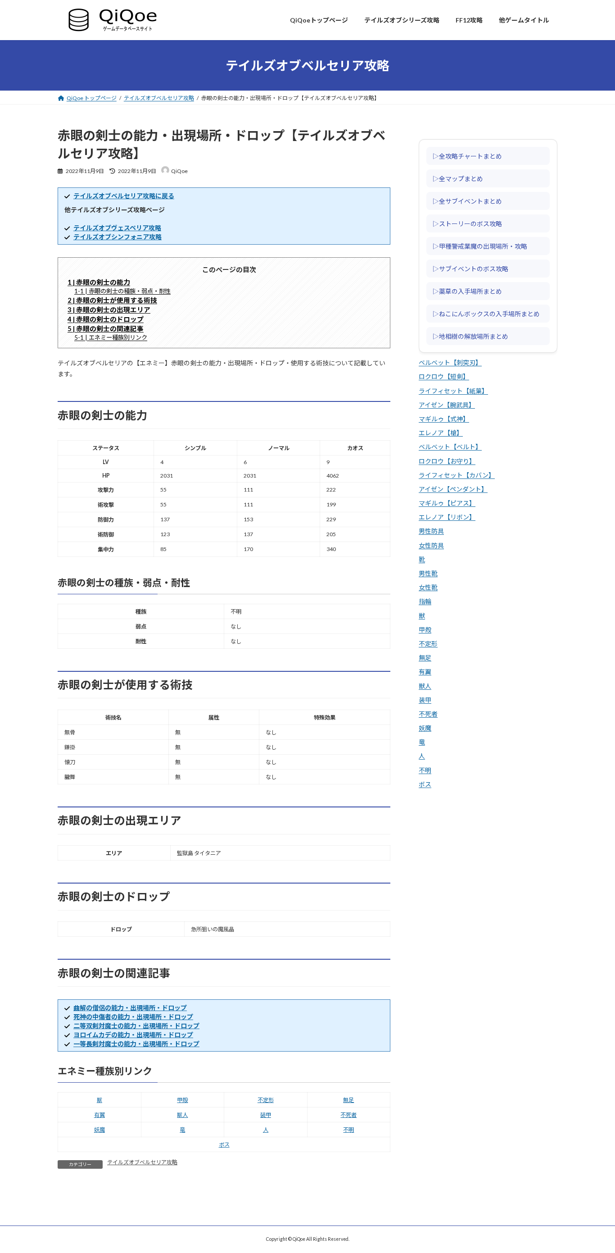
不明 (348, 1129)
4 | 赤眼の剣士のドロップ (106, 319)
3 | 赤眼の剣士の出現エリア (109, 309)
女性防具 (431, 545)
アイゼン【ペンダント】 (453, 489)
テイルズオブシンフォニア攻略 (117, 237)
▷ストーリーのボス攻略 (467, 223)
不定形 (266, 1100)
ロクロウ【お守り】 (447, 461)
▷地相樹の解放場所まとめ (470, 336)
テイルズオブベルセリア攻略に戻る (123, 196)
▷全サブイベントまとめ (467, 200)
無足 (348, 1100)
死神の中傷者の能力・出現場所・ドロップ (133, 1017)
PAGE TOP (593, 1206)
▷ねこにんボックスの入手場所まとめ (486, 313)
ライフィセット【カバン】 (457, 475)
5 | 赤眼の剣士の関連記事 (106, 328)
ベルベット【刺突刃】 (450, 363)
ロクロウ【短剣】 (444, 377)
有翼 (99, 1115)
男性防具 (431, 531)
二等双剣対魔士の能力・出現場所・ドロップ (136, 1026)
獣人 (182, 1115)
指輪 (425, 602)
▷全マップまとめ (458, 178)
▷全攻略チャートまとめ (467, 155)
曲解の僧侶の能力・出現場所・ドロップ (130, 1008)
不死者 (348, 1115)
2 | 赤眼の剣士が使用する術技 (112, 300)
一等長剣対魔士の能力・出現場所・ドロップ (136, 1044)
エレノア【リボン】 (447, 517)
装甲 (265, 1115)
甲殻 (182, 1100)
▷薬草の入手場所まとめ (467, 291)
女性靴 (428, 588)
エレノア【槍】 (441, 433)
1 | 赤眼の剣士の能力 (99, 282)
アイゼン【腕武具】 (447, 405)
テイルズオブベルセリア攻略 (142, 1162)
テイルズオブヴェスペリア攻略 (117, 228)
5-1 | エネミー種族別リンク (110, 337)
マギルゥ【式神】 (444, 419)
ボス (224, 1144)
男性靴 (428, 573)
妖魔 (99, 1129)
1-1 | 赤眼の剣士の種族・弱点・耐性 (122, 291)
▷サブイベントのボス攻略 (470, 268)
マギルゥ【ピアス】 (447, 503)
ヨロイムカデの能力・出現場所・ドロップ (133, 1035)
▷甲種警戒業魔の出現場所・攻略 (480, 246)
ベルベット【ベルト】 (450, 447)
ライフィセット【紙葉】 (453, 391)
